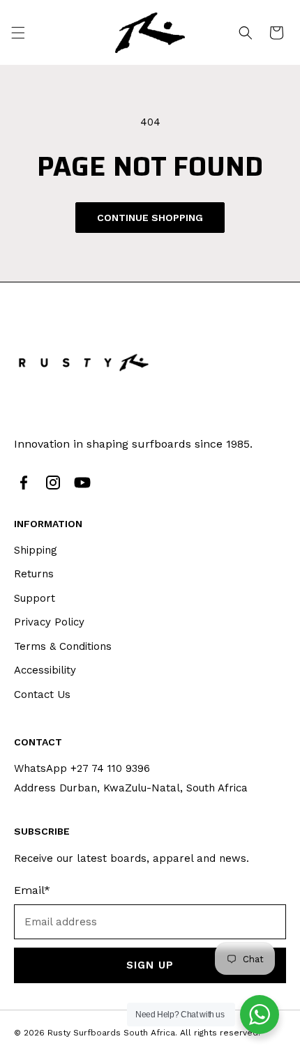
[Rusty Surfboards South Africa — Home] (83, 362)
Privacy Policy (49, 622)
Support (34, 598)
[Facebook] (23, 482)
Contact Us (42, 694)
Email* (32, 890)
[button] (18, 32)
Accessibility (45, 670)
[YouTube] (82, 482)
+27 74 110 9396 (110, 768)
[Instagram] (53, 482)
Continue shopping (150, 217)
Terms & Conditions (63, 646)
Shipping (35, 550)
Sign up (149, 965)
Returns (34, 574)
